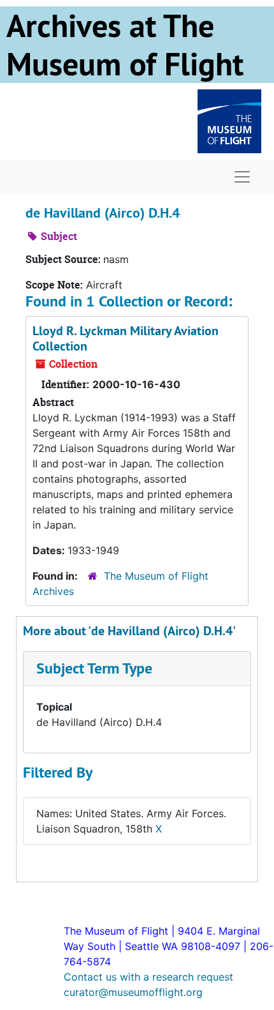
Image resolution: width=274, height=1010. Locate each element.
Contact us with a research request (148, 976)
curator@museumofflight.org (133, 992)
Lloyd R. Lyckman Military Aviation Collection (125, 338)
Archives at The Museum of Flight (124, 44)
